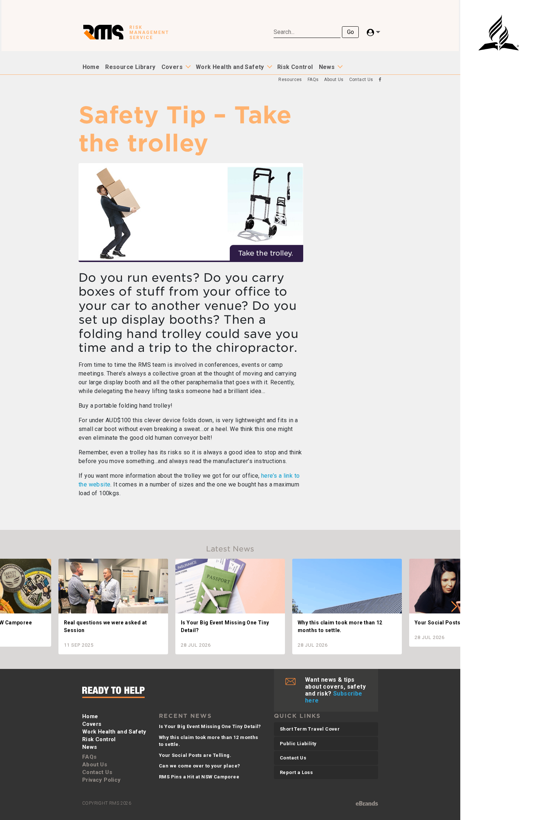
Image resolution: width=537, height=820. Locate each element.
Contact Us (361, 79)
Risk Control (295, 66)
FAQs (313, 79)
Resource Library (130, 66)
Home (91, 66)
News (327, 66)
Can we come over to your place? (199, 766)
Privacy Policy (101, 780)
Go (350, 31)
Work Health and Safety (230, 66)
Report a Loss (296, 772)
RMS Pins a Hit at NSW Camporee (199, 776)
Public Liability (298, 743)
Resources (290, 79)
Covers (172, 66)
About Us (333, 79)
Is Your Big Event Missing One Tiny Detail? (210, 726)
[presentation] (6, 606)
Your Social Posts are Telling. (195, 755)
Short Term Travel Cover (310, 729)
